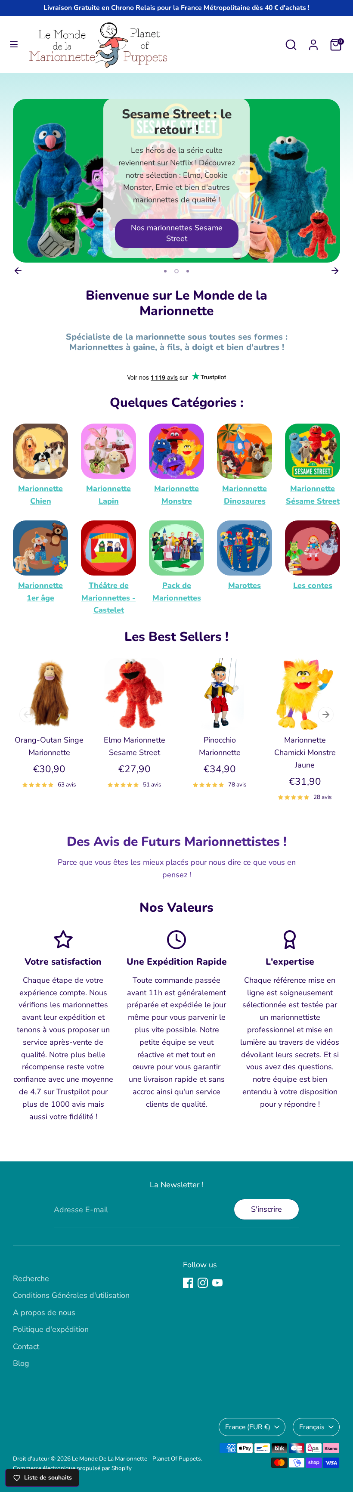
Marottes (244, 585)
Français (312, 1427)
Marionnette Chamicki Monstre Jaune (305, 752)
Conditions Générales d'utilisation (71, 1295)
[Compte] (313, 42)
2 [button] (175, 271)
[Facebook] (188, 1283)
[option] (176, 181)
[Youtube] (217, 1283)
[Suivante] (335, 271)
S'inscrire (266, 1209)
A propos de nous (44, 1312)
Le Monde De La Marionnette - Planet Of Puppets (136, 1459)
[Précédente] (18, 271)
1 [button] (165, 271)
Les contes (312, 585)
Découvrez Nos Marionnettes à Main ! (176, 233)
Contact (26, 1346)
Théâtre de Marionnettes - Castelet (108, 598)
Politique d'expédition (51, 1329)
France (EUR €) (247, 1427)
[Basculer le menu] (13, 44)
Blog (21, 1363)
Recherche (31, 1278)
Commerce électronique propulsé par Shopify (72, 1468)
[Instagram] (203, 1283)
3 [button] (187, 271)
